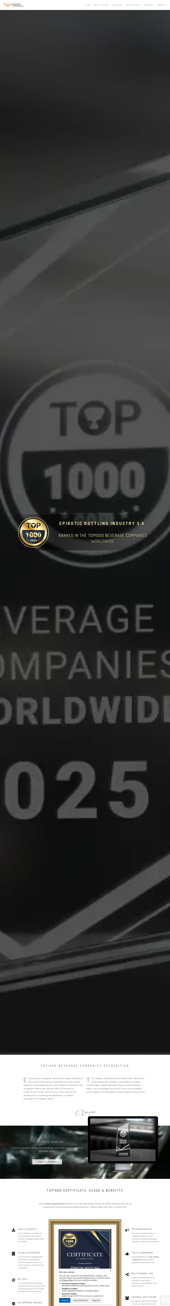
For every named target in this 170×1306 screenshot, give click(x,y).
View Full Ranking (47, 1162)
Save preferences (80, 1300)
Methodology (133, 5)
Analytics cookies (69, 1289)
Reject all (96, 1300)
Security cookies (69, 1294)
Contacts (162, 5)
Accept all (65, 1300)
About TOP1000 (101, 5)
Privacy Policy (67, 1280)
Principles (117, 5)
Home (87, 5)
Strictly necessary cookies (73, 1283)
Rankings (148, 5)
